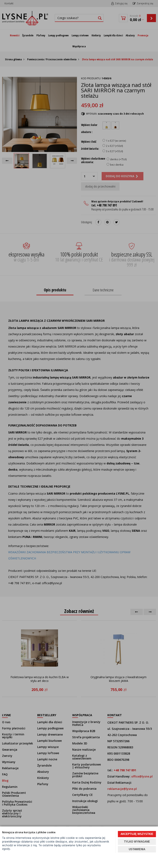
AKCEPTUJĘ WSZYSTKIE (137, 834)
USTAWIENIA (137, 849)
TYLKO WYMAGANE (137, 841)
